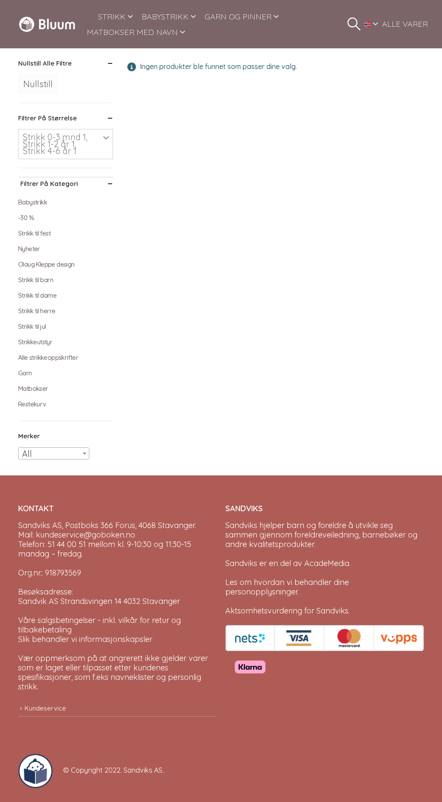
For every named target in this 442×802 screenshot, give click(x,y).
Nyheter (29, 249)
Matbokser (33, 388)
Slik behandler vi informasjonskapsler (85, 639)
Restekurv (32, 404)
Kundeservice (45, 708)
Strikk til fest (34, 233)
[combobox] (53, 453)
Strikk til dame (37, 295)
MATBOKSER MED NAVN (132, 32)
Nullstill (38, 84)
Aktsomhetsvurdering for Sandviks (286, 611)
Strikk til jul (32, 326)
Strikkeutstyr (35, 342)
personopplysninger (261, 592)
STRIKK (112, 17)
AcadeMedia (326, 563)
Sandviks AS (142, 770)
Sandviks (241, 525)
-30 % (26, 218)
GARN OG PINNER (238, 17)
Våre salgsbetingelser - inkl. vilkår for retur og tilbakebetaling (99, 625)
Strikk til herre (36, 311)
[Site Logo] (47, 24)
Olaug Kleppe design (46, 264)
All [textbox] (27, 453)
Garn (25, 373)
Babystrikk (32, 202)
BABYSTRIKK (165, 17)
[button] (354, 24)
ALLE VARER (405, 24)
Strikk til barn (35, 280)
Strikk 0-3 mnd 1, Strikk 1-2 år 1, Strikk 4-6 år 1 (55, 144)
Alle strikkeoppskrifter (48, 357)
